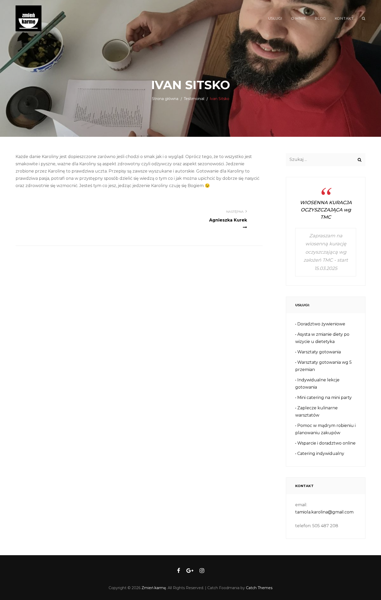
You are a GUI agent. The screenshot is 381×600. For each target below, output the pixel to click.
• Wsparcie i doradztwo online (325, 443)
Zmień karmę (154, 587)
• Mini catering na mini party (323, 397)
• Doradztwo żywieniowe (320, 324)
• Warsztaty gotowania (318, 351)
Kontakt (344, 18)
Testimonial (194, 98)
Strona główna (165, 98)
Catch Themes (259, 587)
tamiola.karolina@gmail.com (324, 512)
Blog (320, 18)
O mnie (298, 18)
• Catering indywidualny (319, 453)
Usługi (275, 18)
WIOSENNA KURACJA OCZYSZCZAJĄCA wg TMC (326, 210)
